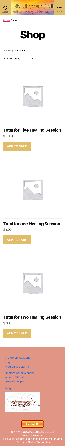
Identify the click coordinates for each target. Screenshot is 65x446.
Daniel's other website (20, 373)
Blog (8, 388)
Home (6, 20)
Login (8, 362)
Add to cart (17, 146)
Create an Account (17, 357)
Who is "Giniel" (14, 377)
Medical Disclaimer (17, 366)
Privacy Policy (14, 382)
